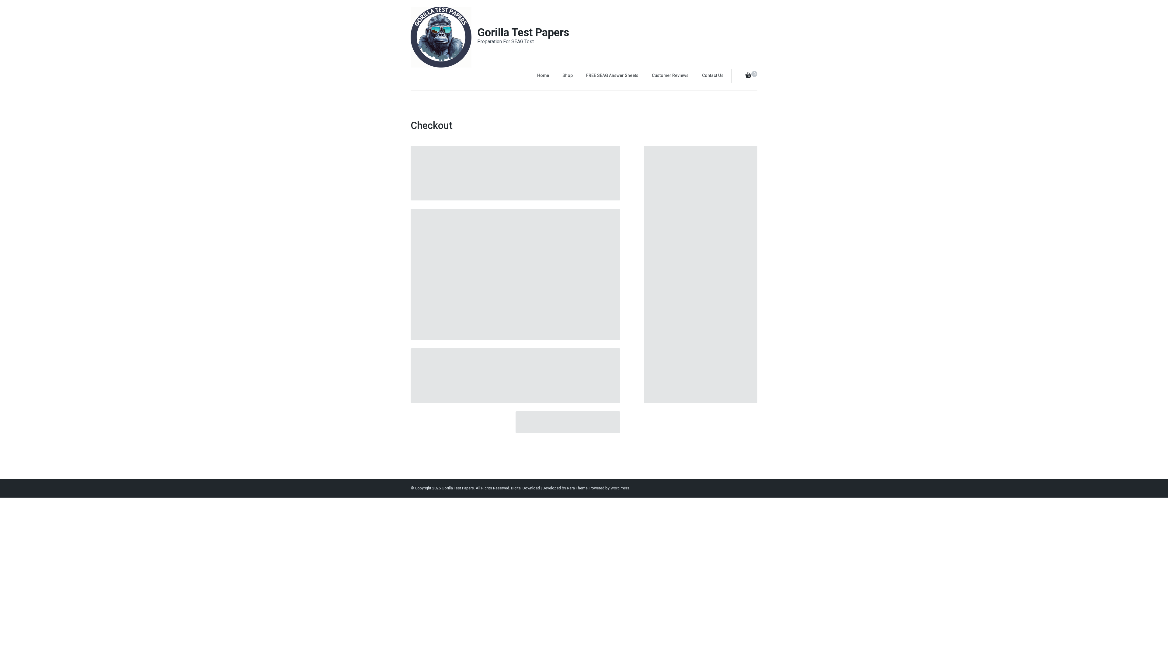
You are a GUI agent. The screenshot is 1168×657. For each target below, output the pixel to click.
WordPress (619, 488)
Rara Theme (577, 488)
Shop (567, 75)
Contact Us (713, 75)
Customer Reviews (670, 75)
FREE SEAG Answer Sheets (612, 75)
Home (543, 75)
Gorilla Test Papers (523, 32)
